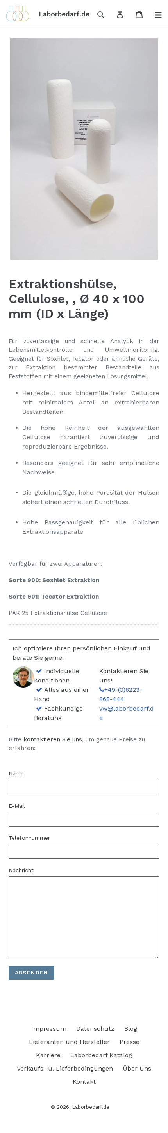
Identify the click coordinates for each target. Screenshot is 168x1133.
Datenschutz (95, 1028)
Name (16, 773)
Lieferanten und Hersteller (69, 1042)
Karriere (48, 1055)
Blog (130, 1028)
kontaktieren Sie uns (52, 739)
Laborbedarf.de (90, 1107)
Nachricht (21, 870)
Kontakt (84, 1081)
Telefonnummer (29, 838)
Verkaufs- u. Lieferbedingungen (65, 1068)
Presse (129, 1042)
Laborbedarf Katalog (101, 1055)
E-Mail (17, 806)
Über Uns (137, 1068)
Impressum (48, 1028)
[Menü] (156, 14)
